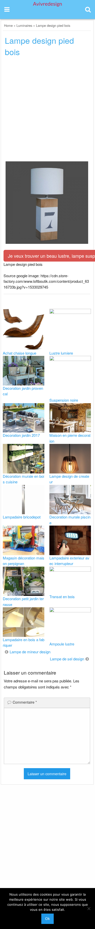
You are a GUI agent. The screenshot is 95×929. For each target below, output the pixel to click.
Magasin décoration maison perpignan (23, 560)
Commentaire (25, 702)
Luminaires (24, 25)
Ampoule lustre (61, 643)
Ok (47, 918)
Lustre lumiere (61, 353)
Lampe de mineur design (30, 651)
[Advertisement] (47, 110)
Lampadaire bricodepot (22, 517)
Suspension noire (63, 400)
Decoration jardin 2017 (21, 435)
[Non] (88, 908)
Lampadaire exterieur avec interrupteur (69, 560)
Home (8, 25)
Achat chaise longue (19, 353)
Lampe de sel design (67, 658)
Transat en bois (62, 596)
